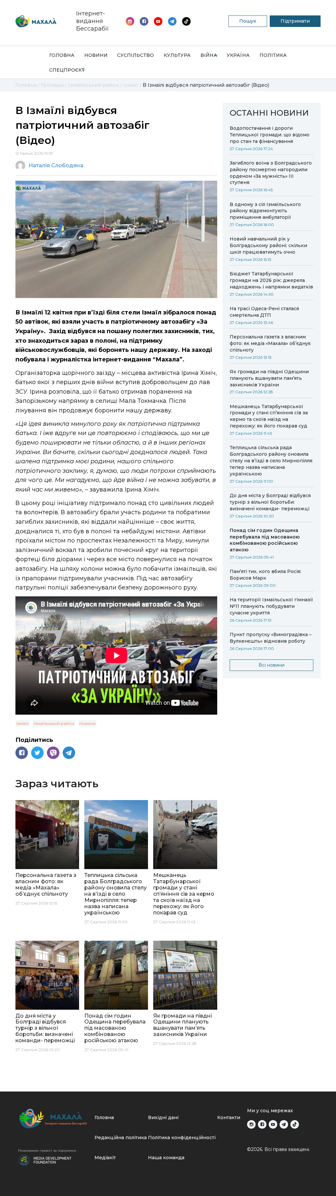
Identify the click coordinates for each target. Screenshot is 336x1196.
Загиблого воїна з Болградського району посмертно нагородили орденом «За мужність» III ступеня (271, 173)
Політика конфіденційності (182, 1137)
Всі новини (271, 665)
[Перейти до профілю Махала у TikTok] (294, 1124)
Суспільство (135, 55)
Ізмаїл (22, 723)
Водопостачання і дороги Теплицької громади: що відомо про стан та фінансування (269, 134)
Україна (238, 55)
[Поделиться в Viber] (53, 753)
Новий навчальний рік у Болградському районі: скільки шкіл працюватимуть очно (268, 245)
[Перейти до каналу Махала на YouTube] (172, 21)
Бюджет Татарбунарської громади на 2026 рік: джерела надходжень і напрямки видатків (271, 280)
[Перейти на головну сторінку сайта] (35, 21)
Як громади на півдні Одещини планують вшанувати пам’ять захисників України (269, 378)
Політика (273, 55)
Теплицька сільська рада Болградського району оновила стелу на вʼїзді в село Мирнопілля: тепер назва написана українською (271, 461)
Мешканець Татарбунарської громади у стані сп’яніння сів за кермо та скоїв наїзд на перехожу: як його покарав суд (269, 416)
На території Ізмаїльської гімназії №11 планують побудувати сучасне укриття (271, 606)
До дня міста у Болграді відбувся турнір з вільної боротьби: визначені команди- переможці (270, 502)
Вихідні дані (163, 1117)
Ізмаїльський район (54, 723)
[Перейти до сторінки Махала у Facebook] (144, 21)
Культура (177, 55)
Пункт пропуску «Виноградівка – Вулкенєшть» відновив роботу (270, 638)
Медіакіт (105, 1158)
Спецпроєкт (67, 70)
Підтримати (295, 21)
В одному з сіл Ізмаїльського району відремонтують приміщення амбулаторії (265, 210)
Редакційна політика (120, 1137)
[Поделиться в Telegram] (69, 753)
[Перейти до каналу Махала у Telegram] (186, 21)
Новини (96, 55)
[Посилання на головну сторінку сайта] (53, 1118)
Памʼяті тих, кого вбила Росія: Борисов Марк (265, 574)
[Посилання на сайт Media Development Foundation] (45, 1159)
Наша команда (166, 1158)
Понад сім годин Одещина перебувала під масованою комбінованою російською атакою (265, 540)
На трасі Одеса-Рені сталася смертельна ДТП (264, 312)
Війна (208, 55)
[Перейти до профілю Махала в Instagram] (130, 21)
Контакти (228, 1117)
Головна (61, 55)
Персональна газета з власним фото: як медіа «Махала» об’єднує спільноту (270, 343)
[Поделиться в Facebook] (21, 753)
